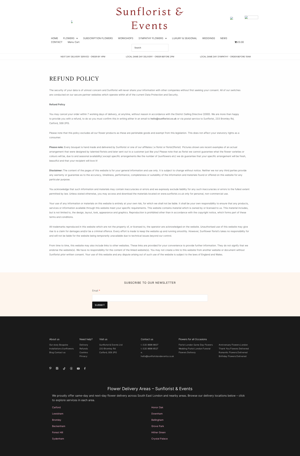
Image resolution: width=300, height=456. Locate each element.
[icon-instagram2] (58, 368)
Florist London (186, 344)
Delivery (84, 344)
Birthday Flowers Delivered (232, 356)
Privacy (83, 356)
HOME (54, 38)
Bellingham (157, 419)
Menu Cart (74, 42)
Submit (100, 305)
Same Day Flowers (203, 344)
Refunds (84, 348)
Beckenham (58, 426)
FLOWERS (68, 38)
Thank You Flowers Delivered (234, 348)
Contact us (60, 352)
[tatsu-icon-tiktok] (65, 368)
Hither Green (158, 432)
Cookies (84, 352)
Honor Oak (157, 407)
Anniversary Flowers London (233, 344)
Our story (54, 344)
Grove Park (157, 426)
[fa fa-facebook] (85, 368)
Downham (157, 413)
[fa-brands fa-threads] (72, 368)
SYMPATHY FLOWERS (151, 38)
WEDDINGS (208, 38)
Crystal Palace (159, 438)
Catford (56, 407)
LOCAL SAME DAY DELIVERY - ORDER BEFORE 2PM (150, 56)
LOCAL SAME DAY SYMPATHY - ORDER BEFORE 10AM (225, 56)
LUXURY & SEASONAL (184, 38)
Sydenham (58, 438)
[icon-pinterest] (51, 368)
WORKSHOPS (125, 38)
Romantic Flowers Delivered (233, 352)
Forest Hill (57, 432)
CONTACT (56, 42)
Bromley (56, 419)
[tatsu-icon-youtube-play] (79, 368)
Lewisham (57, 413)
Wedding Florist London (190, 348)
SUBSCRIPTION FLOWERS (98, 38)
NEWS (223, 38)
